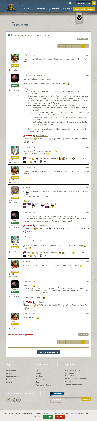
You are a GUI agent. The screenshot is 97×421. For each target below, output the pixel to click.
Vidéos (38, 373)
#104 (87, 167)
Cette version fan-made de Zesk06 (65, 117)
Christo (15, 195)
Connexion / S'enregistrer (84, 9)
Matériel (9, 379)
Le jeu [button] (25, 9)
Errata (38, 382)
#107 (87, 237)
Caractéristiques (12, 376)
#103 (87, 147)
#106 (87, 212)
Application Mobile (43, 385)
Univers (9, 373)
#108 (87, 261)
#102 (87, 75)
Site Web (19, 39)
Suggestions (29, 39)
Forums (55, 9)
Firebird (15, 83)
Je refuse (59, 416)
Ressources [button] (42, 9)
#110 (87, 314)
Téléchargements (43, 379)
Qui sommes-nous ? (73, 370)
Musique (39, 376)
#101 (87, 55)
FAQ (37, 370)
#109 (87, 281)
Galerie (9, 382)
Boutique (67, 9)
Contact (68, 381)
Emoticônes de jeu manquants (29, 35)
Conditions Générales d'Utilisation (74, 374)
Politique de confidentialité (76, 378)
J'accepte (48, 416)
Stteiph (15, 63)
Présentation (11, 370)
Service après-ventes (73, 384)
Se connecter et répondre (48, 352)
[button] (71, 3)
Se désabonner (56, 402)
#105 (87, 187)
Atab (15, 155)
